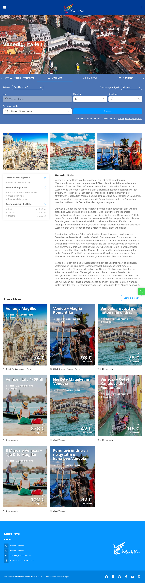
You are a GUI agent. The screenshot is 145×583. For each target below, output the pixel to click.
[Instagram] (119, 576)
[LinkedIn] (139, 576)
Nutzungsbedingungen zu (130, 118)
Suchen (107, 111)
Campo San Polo (16, 196)
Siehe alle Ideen (131, 298)
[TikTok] (126, 576)
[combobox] (129, 87)
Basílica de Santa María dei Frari (23, 192)
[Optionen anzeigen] (140, 87)
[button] (1, 77)
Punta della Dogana (17, 199)
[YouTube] (132, 576)
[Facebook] (113, 576)
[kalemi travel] (126, 548)
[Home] (106, 576)
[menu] (142, 7)
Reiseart (7, 87)
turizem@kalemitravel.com (21, 555)
